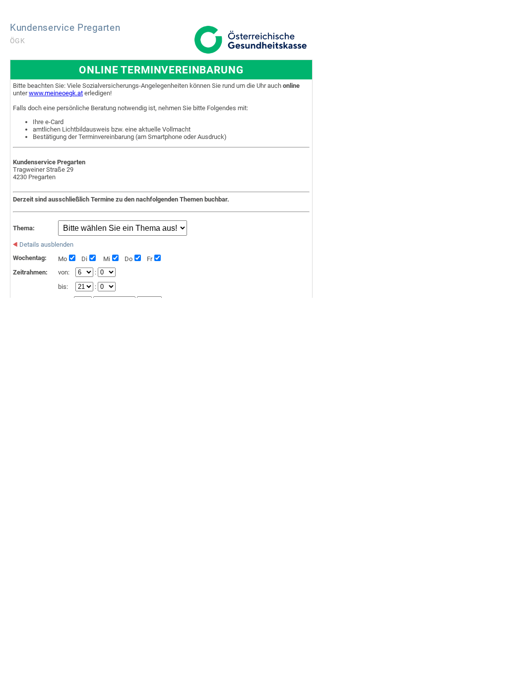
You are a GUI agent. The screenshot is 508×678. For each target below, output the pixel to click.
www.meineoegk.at (56, 93)
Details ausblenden (45, 244)
